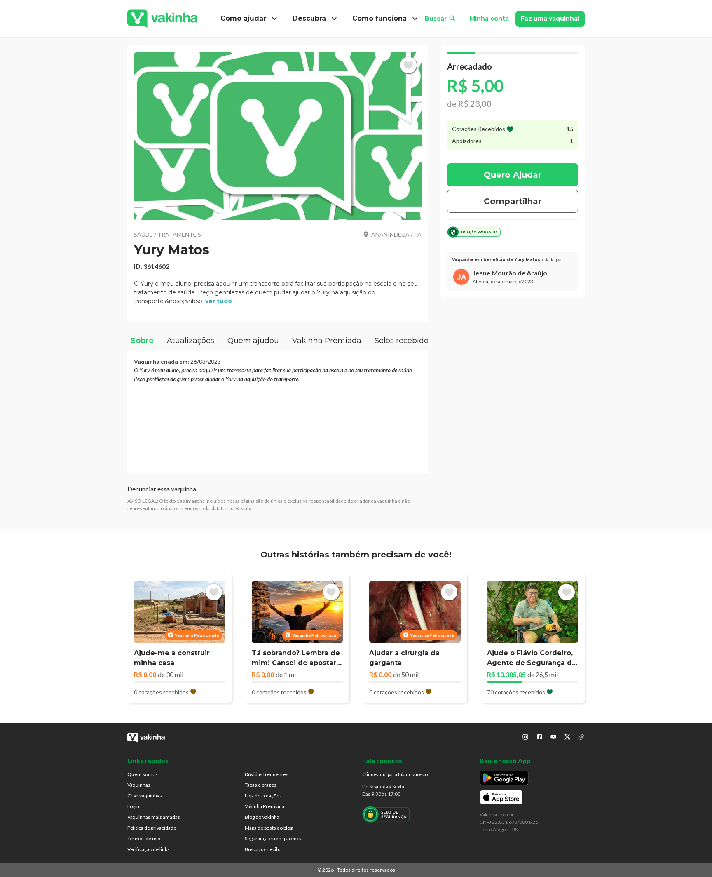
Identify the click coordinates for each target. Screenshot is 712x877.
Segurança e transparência (274, 838)
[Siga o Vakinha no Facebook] (539, 737)
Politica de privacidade (151, 828)
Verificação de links (148, 849)
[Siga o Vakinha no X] (567, 737)
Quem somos (142, 774)
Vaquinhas (138, 785)
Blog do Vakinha (262, 817)
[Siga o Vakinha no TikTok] (581, 737)
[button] (278, 136)
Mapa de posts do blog (269, 828)
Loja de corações (263, 795)
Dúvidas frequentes (266, 774)
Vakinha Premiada (264, 806)
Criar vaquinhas (144, 795)
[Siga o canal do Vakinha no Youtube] (553, 737)
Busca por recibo (263, 849)
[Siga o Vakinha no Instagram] (525, 737)
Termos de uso (143, 838)
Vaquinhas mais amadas (153, 817)
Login (133, 806)
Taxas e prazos (260, 785)
